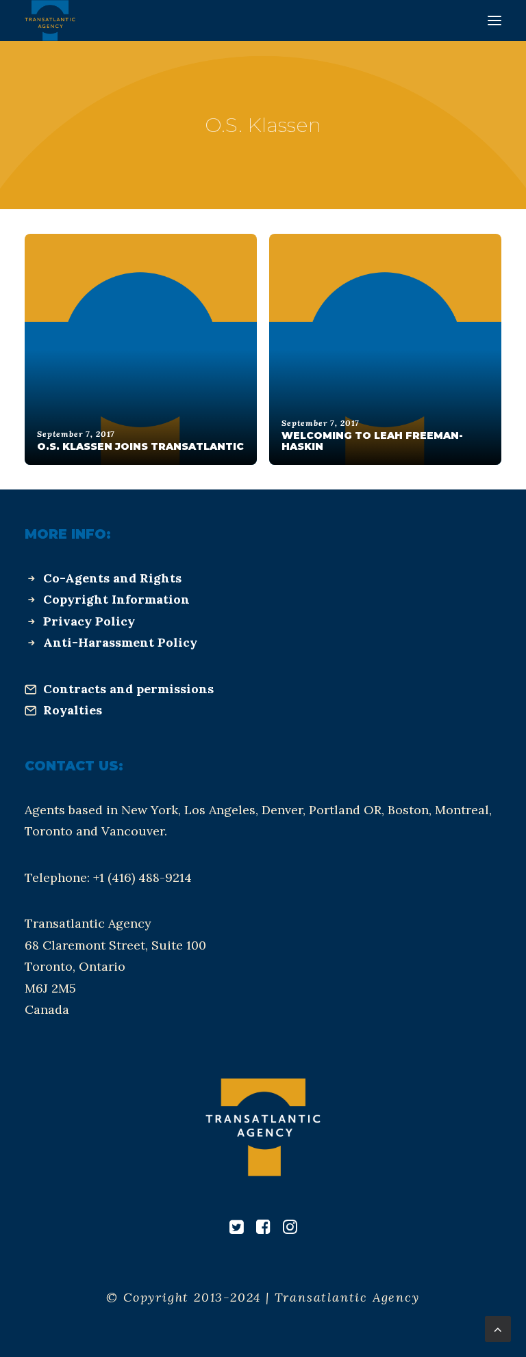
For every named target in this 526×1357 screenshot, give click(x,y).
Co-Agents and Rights (112, 578)
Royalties (72, 710)
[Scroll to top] (498, 1328)
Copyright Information (116, 599)
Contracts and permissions (128, 689)
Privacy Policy (89, 621)
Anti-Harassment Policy (120, 642)
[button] (494, 20)
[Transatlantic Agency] (50, 20)
